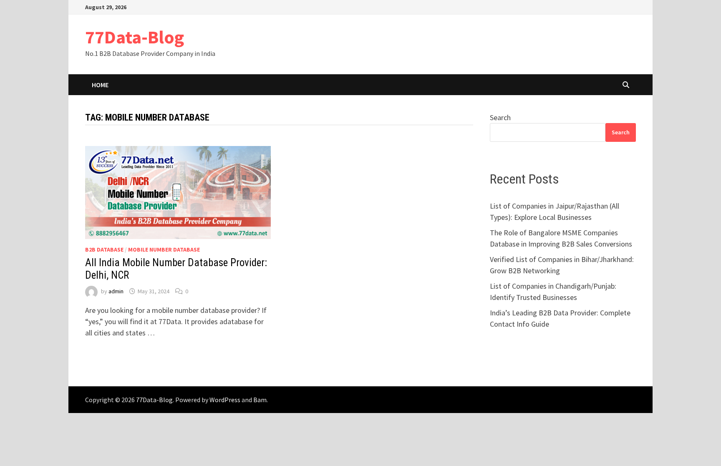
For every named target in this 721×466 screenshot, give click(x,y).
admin (116, 291)
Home (100, 85)
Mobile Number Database (164, 249)
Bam (260, 399)
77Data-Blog (134, 36)
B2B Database (104, 249)
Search (500, 117)
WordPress (224, 399)
